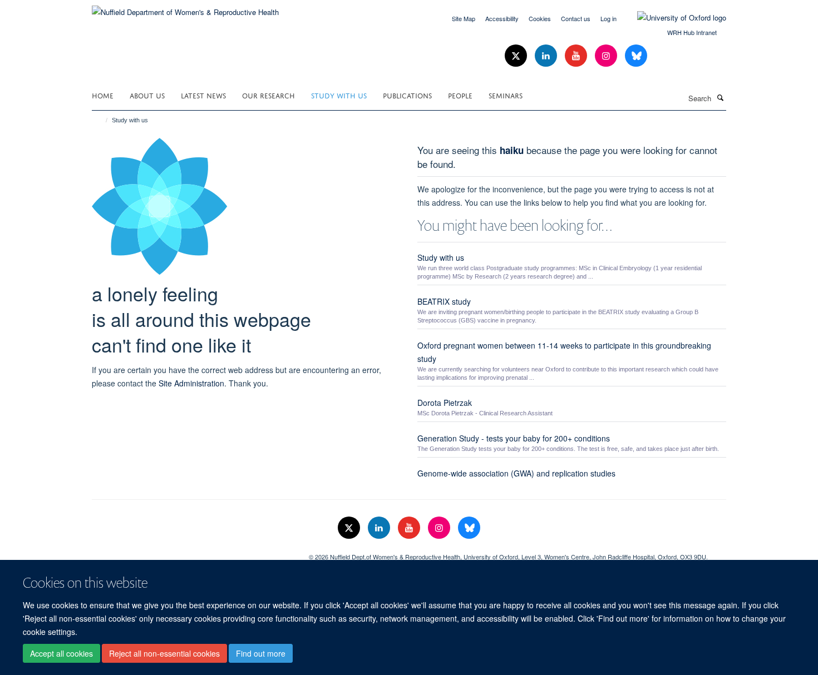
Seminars (506, 95)
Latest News (203, 95)
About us (147, 95)
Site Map (463, 18)
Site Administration (191, 383)
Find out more (260, 653)
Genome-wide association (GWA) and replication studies (516, 473)
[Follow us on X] (517, 56)
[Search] (720, 97)
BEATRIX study (444, 301)
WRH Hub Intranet (692, 32)
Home (103, 95)
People (460, 95)
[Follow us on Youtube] (577, 56)
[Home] (101, 120)
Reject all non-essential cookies (164, 653)
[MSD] (192, 552)
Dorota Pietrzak (444, 402)
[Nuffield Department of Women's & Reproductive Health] (185, 8)
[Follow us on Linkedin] (547, 56)
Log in (608, 18)
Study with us (339, 95)
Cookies (540, 18)
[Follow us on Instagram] (607, 56)
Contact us (575, 18)
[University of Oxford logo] (673, 17)
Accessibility (502, 18)
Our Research (268, 95)
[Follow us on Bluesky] (636, 56)
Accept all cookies (61, 653)
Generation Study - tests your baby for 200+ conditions (513, 438)
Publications (407, 95)
